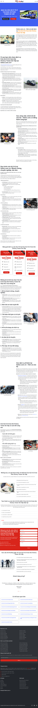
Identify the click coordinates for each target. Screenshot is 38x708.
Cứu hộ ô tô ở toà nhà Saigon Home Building (8, 610)
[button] (1, 1)
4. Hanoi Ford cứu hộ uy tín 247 (6, 516)
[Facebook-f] (32, 705)
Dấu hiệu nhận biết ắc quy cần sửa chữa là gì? (24, 571)
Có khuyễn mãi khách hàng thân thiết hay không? (24, 557)
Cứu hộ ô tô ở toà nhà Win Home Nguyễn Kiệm (8, 617)
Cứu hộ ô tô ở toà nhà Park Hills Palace (26, 599)
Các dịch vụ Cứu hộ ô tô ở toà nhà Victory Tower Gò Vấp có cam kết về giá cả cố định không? (27, 560)
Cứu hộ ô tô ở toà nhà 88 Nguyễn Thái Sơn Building (28, 606)
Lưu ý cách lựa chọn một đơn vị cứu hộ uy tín (24, 496)
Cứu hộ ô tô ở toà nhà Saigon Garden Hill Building (28, 610)
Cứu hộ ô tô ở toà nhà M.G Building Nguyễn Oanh (9, 606)
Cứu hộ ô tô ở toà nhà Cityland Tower (7, 599)
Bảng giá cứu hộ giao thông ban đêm (22, 494)
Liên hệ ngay (6, 272)
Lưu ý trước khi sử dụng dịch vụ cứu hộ (23, 482)
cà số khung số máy (25, 415)
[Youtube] (34, 705)
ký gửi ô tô (22, 404)
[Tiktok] (37, 705)
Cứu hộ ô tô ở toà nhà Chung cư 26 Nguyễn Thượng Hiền (28, 618)
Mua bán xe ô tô (3, 628)
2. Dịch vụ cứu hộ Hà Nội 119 (6, 512)
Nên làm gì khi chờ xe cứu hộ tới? (22, 562)
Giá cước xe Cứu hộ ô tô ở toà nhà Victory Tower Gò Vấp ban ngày (26, 492)
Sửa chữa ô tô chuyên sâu (22, 375)
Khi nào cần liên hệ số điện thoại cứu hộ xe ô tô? (24, 564)
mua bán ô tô (29, 668)
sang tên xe (34, 414)
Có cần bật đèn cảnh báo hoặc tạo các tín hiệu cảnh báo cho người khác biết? (26, 567)
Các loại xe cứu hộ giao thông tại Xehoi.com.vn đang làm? (26, 569)
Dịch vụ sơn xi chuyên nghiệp (22, 396)
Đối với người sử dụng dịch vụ (21, 489)
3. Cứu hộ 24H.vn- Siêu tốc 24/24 (7, 514)
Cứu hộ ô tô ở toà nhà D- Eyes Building (26, 603)
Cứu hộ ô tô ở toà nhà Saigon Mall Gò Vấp (7, 603)
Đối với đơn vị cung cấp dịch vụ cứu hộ (23, 487)
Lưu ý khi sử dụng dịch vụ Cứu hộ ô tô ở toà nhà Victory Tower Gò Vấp (26, 485)
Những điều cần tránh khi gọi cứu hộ (22, 480)
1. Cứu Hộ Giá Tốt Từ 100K (6, 510)
